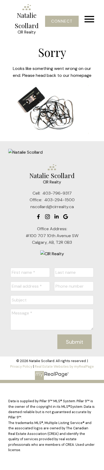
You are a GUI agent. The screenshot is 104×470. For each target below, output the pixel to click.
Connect (62, 21)
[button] (61, 21)
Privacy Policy (21, 366)
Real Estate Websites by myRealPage (64, 366)
